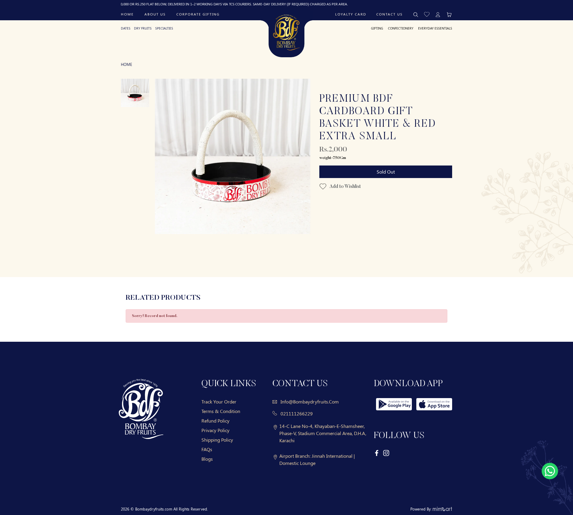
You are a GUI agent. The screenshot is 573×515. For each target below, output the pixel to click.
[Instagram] (386, 453)
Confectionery (400, 28)
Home (127, 14)
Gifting (377, 28)
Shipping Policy (217, 440)
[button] (426, 13)
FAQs (206, 449)
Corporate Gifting (198, 14)
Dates (125, 28)
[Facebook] (377, 453)
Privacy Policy (215, 430)
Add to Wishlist (345, 186)
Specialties (164, 28)
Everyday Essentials (435, 28)
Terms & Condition (220, 411)
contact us (389, 14)
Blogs (207, 459)
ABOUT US (155, 14)
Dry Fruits (143, 28)
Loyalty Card (350, 14)
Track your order (218, 401)
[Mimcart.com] (442, 508)
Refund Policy (215, 420)
